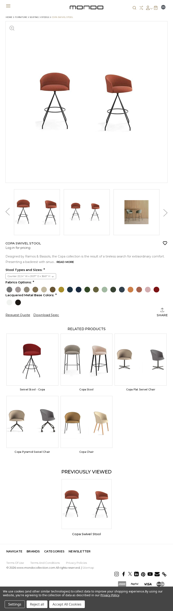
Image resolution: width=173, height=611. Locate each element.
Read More (65, 262)
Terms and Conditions (45, 562)
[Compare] (141, 7)
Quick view (32, 359)
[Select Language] (163, 8)
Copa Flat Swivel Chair (140, 389)
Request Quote (17, 315)
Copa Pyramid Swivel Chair (32, 451)
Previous (7, 212)
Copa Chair (86, 451)
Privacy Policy (109, 595)
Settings (14, 604)
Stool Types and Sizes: (23, 270)
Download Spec (46, 315)
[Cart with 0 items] (156, 8)
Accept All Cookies (67, 604)
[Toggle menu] (8, 6)
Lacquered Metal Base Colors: (29, 295)
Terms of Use (15, 562)
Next (165, 213)
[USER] (149, 8)
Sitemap (88, 567)
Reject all (37, 604)
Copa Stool (86, 389)
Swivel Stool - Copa (32, 389)
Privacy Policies (76, 562)
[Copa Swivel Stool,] (87, 504)
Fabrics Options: (18, 282)
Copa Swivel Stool (86, 534)
